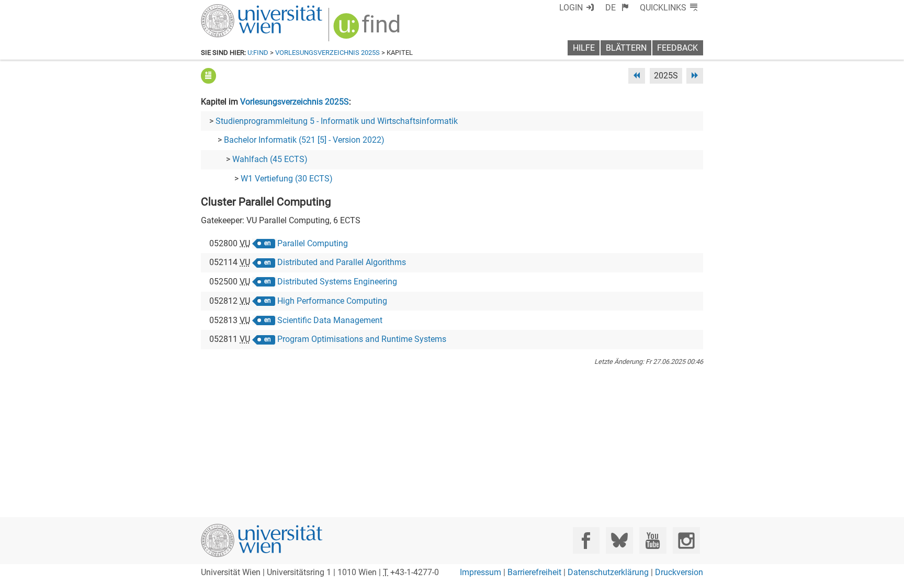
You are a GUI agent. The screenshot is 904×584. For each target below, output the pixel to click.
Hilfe (584, 48)
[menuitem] (617, 7)
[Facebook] (586, 540)
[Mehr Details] (208, 76)
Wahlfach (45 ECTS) (270, 159)
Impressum (480, 572)
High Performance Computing (332, 301)
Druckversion (679, 572)
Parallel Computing (312, 243)
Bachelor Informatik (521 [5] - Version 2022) (304, 140)
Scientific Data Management (329, 320)
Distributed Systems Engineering (337, 282)
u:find (257, 52)
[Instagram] (686, 540)
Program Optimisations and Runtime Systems (361, 339)
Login (571, 8)
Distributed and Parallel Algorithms (341, 262)
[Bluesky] (619, 540)
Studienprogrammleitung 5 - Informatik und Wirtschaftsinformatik (337, 121)
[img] (368, 30)
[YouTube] (652, 540)
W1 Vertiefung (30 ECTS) (287, 179)
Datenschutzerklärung (608, 572)
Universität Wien (237, 9)
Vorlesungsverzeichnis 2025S (327, 52)
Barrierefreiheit (534, 572)
